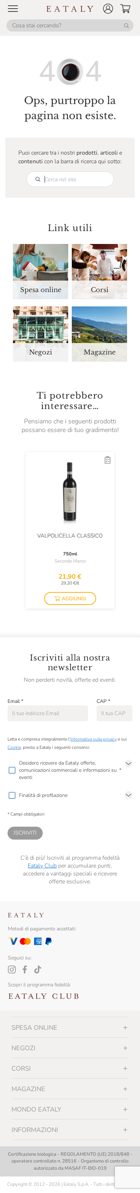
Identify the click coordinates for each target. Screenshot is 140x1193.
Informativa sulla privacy (93, 739)
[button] (108, 9)
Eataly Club (42, 866)
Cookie (14, 747)
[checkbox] (12, 770)
